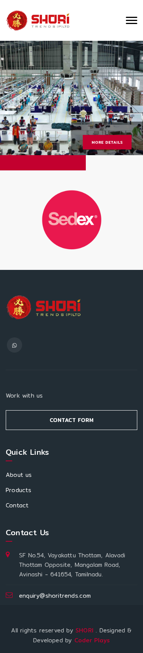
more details (107, 142)
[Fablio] (38, 20)
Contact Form (71, 420)
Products (19, 490)
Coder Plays (92, 640)
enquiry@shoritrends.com (55, 595)
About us (19, 474)
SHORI (86, 630)
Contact (17, 505)
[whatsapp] (14, 345)
